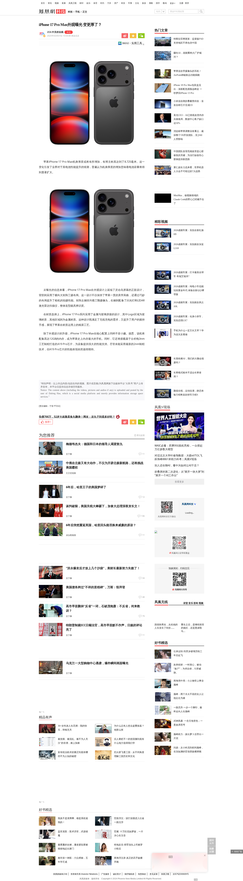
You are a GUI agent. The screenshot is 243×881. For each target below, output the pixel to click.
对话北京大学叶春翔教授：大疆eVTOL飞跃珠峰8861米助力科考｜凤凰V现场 (178, 457)
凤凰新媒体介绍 (60, 874)
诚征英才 (117, 874)
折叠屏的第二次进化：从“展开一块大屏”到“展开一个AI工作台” (179, 473)
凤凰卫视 (73, 3)
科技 (123, 3)
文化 (137, 3)
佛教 (151, 3)
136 (143, 516)
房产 (116, 3)
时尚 (102, 3)
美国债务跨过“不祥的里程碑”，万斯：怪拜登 (95, 587)
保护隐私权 (129, 874)
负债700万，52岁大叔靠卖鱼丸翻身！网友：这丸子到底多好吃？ (77, 416)
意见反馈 (154, 874)
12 (143, 497)
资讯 (50, 3)
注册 (181, 3)
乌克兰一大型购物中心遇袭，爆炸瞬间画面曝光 (97, 663)
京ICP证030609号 (181, 874)
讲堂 (185, 603)
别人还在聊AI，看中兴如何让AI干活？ (177, 465)
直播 (64, 3)
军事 (130, 3)
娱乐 (88, 3)
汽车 (109, 3)
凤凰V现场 (162, 407)
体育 (95, 3)
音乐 (190, 603)
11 (143, 454)
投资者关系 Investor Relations (84, 874)
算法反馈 (141, 435)
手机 (77, 12)
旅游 (144, 3)
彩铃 (196, 603)
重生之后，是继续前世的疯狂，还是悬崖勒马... (192, 628)
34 (143, 578)
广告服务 (105, 874)
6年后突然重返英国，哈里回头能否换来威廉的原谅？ (101, 525)
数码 (165, 3)
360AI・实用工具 (132, 43)
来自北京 (63, 35)
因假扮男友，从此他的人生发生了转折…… (166, 626)
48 (143, 597)
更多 (172, 3)
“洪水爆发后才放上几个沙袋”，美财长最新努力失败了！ (103, 568)
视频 (57, 3)
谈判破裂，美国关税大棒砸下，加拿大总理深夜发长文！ (103, 506)
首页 (43, 3)
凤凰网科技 (187, 504)
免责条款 (142, 874)
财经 (81, 3)
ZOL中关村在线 (55, 32)
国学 (158, 3)
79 (143, 616)
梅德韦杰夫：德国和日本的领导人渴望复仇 (94, 444)
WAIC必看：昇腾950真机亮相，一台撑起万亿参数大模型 (178, 447)
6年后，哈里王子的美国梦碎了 (86, 487)
